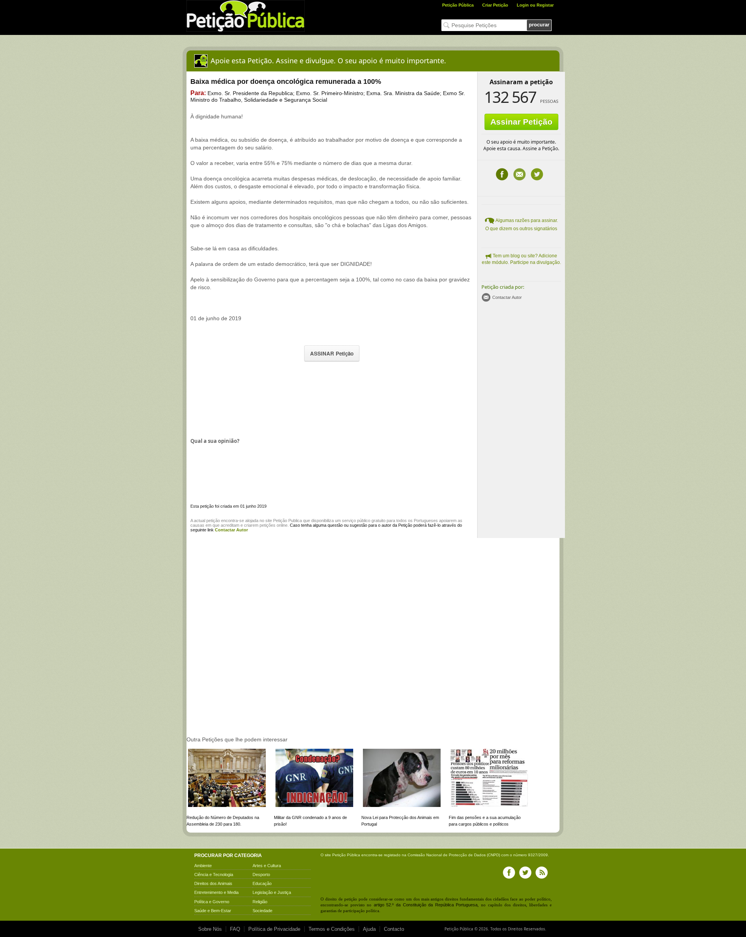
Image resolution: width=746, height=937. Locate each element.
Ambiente (203, 865)
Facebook (502, 174)
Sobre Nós (210, 929)
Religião (260, 901)
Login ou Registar (535, 5)
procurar (539, 25)
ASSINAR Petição (332, 353)
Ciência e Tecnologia (213, 874)
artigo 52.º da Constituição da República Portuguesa (426, 904)
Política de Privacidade (274, 929)
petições (267, 525)
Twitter (537, 174)
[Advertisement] (331, 398)
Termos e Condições (332, 929)
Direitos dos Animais (213, 883)
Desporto (261, 874)
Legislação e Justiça (272, 892)
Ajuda (369, 929)
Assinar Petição (521, 121)
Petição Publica (287, 520)
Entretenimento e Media (216, 892)
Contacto (394, 929)
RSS (541, 872)
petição (213, 520)
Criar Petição (495, 5)
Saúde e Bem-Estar (212, 910)
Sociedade (262, 910)
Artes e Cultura (267, 865)
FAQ (235, 929)
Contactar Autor (507, 297)
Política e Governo (211, 901)
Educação (262, 883)
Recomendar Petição (519, 174)
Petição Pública (458, 5)
